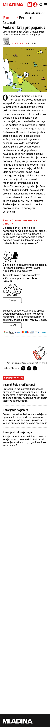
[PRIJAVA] (35, 4)
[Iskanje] (41, 4)
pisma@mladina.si (39, 363)
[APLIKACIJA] (30, 4)
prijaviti (7, 281)
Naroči (12, 325)
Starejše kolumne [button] (33, 13)
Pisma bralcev (12, 363)
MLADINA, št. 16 (19, 43)
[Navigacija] (45, 4)
